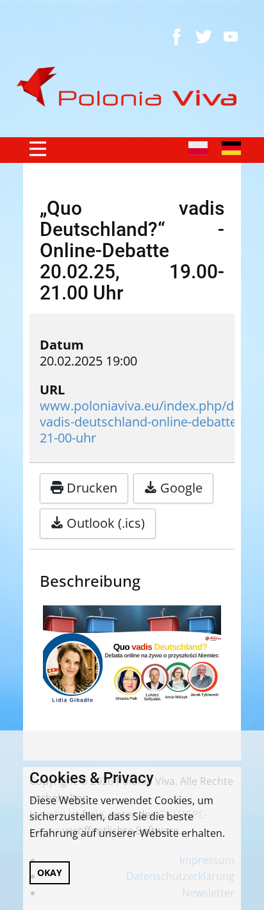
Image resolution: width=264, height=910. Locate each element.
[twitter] (204, 36)
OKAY (49, 872)
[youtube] (230, 36)
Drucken (90, 487)
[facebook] (177, 36)
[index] (132, 86)
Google (179, 487)
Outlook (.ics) (104, 523)
